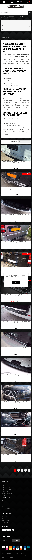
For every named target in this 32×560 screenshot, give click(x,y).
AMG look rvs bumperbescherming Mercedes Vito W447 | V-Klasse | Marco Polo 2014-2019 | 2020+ (16, 188)
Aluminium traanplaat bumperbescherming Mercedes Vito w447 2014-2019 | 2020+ (16, 162)
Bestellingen (5, 518)
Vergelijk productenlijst (7, 506)
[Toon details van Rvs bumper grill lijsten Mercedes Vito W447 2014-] (16, 420)
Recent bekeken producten (9, 504)
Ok (15, 282)
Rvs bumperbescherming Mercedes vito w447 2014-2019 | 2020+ (16, 455)
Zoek (3, 501)
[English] (21, 1)
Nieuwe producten (6, 508)
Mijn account (5, 516)
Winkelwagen (5, 522)
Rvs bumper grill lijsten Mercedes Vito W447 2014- (16, 427)
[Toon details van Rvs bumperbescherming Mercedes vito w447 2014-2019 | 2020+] (16, 446)
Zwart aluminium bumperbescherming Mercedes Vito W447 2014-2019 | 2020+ (16, 375)
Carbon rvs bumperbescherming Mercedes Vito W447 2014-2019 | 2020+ (16, 215)
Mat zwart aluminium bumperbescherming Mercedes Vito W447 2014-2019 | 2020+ (16, 295)
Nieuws (4, 503)
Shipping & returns (6, 489)
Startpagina (3, 16)
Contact (4, 495)
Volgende (29, 470)
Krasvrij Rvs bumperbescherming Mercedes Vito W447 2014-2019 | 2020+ (16, 268)
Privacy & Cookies (6, 491)
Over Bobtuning (6, 487)
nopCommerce (10, 557)
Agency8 (28, 555)
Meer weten (16, 286)
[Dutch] (17, 1)
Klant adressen (5, 520)
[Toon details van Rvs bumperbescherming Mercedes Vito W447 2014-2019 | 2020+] (16, 340)
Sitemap (4, 485)
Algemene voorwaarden (8, 493)
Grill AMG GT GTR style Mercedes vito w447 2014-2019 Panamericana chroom (16, 402)
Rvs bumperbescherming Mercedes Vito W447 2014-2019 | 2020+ (16, 348)
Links (3, 510)
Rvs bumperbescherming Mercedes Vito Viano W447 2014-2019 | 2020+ (16, 322)
